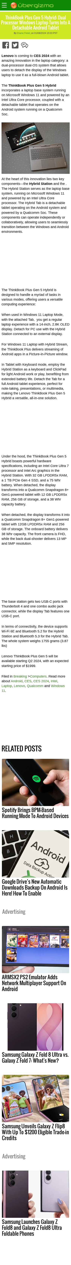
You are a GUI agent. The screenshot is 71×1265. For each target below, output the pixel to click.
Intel (54, 681)
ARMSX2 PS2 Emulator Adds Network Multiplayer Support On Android (34, 983)
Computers (38, 676)
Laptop (7, 686)
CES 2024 (41, 681)
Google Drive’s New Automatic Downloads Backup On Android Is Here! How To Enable (35, 887)
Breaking (20, 676)
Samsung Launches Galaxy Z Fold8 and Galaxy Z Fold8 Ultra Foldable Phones (32, 1227)
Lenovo (19, 686)
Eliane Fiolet (23, 33)
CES (27, 681)
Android (17, 681)
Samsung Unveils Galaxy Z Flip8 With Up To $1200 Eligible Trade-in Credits (35, 1132)
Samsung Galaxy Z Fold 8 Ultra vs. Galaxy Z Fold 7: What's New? (35, 1057)
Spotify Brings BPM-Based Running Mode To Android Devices (35, 813)
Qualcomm (35, 686)
